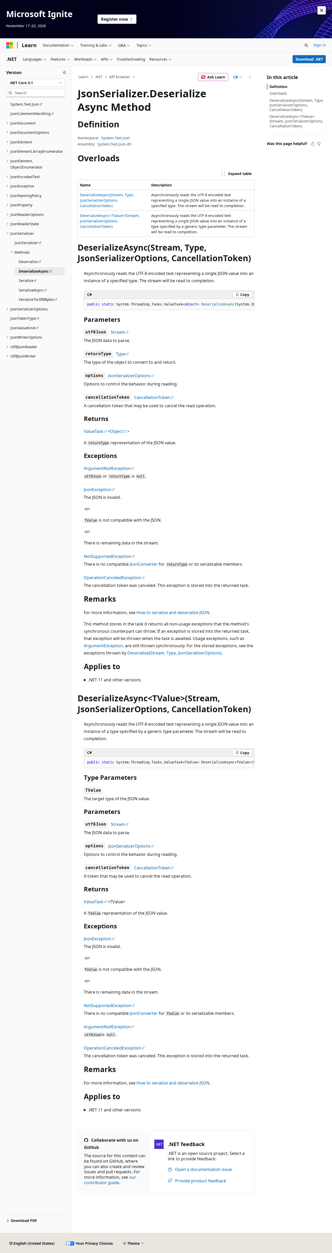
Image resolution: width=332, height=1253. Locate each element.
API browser (119, 76)
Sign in (320, 44)
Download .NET (309, 59)
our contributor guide (110, 1179)
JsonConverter (144, 564)
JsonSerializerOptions (129, 375)
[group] (169, 304)
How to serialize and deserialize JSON (172, 612)
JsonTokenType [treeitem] (23, 318)
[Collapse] (64, 72)
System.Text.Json (115, 137)
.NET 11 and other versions (114, 680)
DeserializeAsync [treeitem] (34, 271)
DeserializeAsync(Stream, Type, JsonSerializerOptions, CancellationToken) (107, 200)
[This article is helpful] (312, 144)
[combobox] (35, 83)
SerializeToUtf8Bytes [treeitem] (36, 299)
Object (116, 431)
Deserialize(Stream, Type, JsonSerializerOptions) (174, 653)
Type (120, 354)
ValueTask (93, 431)
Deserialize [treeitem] (28, 261)
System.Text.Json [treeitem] (24, 104)
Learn (83, 76)
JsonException (97, 489)
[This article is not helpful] (319, 144)
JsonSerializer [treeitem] (26, 242)
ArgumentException (103, 646)
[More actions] (249, 77)
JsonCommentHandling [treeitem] (30, 113)
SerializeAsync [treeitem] (31, 290)
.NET (99, 76)
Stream (118, 332)
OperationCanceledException (112, 577)
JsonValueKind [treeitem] (22, 327)
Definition (278, 86)
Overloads (278, 93)
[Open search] (306, 45)
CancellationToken (152, 397)
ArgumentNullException (107, 468)
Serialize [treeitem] (26, 280)
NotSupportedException (107, 556)
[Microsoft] (9, 45)
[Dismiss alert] (321, 10)
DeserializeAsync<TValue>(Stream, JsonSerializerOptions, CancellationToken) (110, 221)
